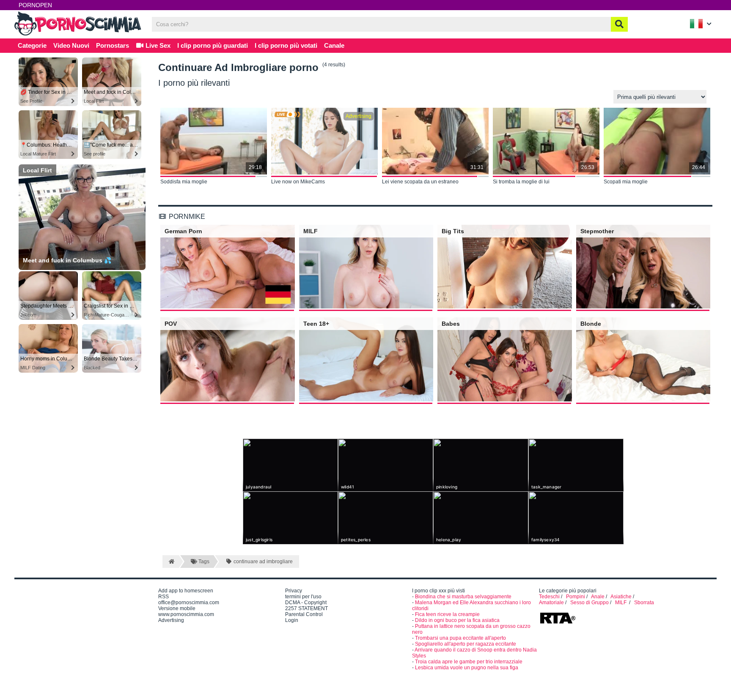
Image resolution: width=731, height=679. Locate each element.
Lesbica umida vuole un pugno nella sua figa (466, 668)
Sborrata (644, 602)
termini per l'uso (303, 597)
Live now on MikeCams (298, 182)
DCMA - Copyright (306, 602)
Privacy (293, 591)
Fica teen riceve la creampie (447, 614)
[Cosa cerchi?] (619, 24)
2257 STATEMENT (306, 608)
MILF (621, 602)
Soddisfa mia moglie (183, 182)
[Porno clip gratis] (77, 35)
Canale (334, 45)
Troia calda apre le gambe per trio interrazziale (468, 662)
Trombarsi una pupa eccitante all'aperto (460, 638)
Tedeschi (549, 597)
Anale (598, 597)
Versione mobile (176, 608)
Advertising (171, 620)
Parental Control (304, 614)
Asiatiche (621, 597)
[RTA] (557, 623)
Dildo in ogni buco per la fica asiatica (457, 620)
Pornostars (112, 45)
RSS (163, 597)
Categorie (32, 45)
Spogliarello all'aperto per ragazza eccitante (465, 644)
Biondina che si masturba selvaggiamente (463, 597)
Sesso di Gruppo (589, 602)
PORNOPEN (35, 5)
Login (291, 620)
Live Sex (157, 45)
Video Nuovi (71, 45)
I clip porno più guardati (212, 45)
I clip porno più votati (286, 45)
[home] (170, 561)
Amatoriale (551, 602)
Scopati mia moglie (626, 182)
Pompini (575, 597)
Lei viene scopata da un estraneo (420, 182)
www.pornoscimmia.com (186, 614)
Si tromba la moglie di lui (521, 182)
